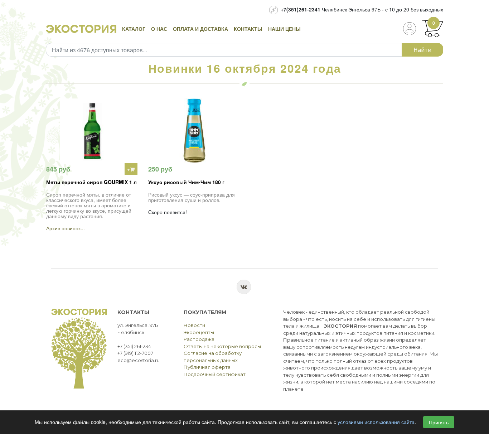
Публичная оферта (207, 367)
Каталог (133, 28)
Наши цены (284, 28)
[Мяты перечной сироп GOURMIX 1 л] (91, 130)
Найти (422, 50)
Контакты (248, 28)
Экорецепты (199, 332)
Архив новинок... (65, 228)
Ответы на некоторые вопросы (222, 346)
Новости (194, 325)
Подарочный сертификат (215, 374)
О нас (159, 28)
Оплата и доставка (200, 28)
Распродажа (199, 339)
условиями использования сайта (376, 422)
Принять (439, 422)
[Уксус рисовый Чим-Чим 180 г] (193, 130)
